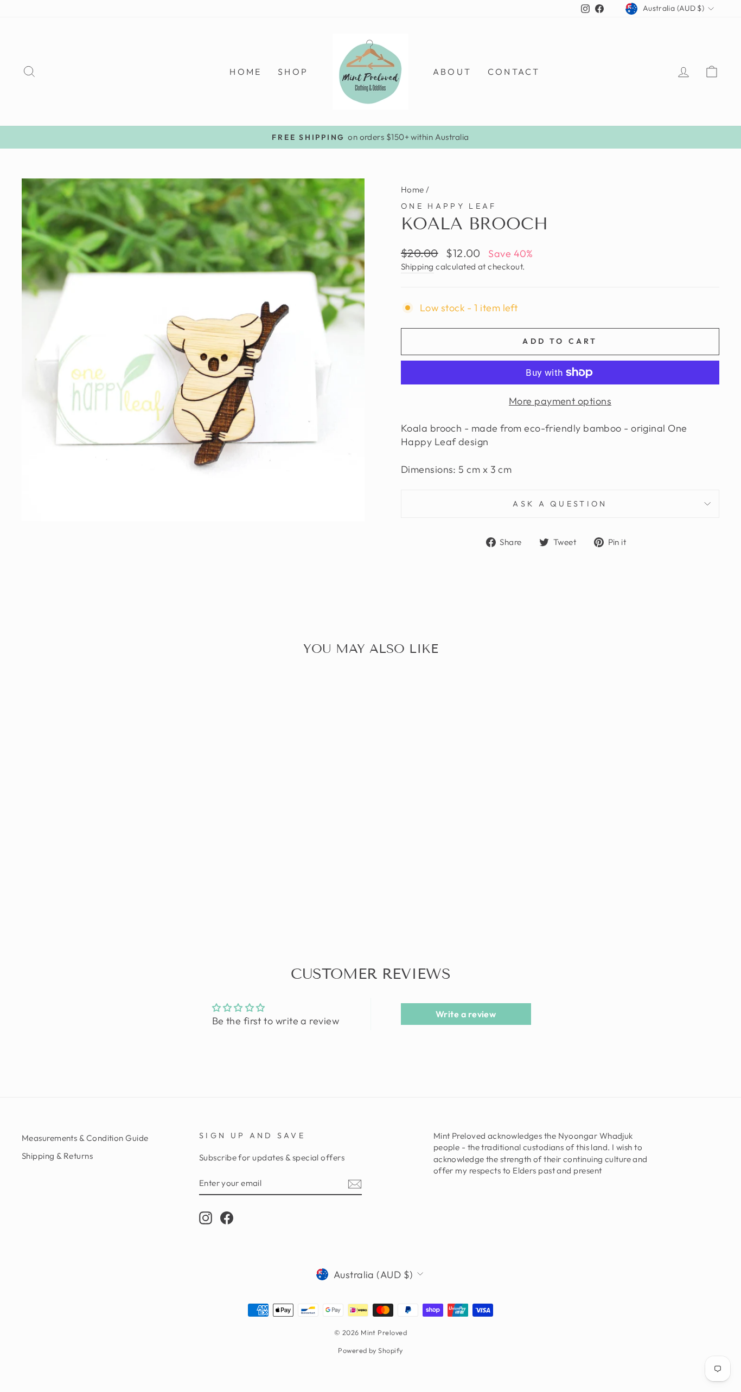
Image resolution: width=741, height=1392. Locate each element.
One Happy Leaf (448, 206)
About (452, 71)
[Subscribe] (355, 1183)
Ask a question (560, 504)
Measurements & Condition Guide (85, 1138)
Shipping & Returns (57, 1156)
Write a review (466, 1014)
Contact (514, 71)
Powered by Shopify (370, 1350)
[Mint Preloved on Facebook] (226, 1217)
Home (245, 71)
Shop (293, 71)
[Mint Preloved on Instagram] (205, 1217)
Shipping (417, 266)
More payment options (560, 401)
